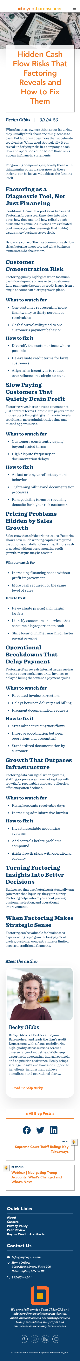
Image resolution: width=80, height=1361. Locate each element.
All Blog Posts (40, 1113)
